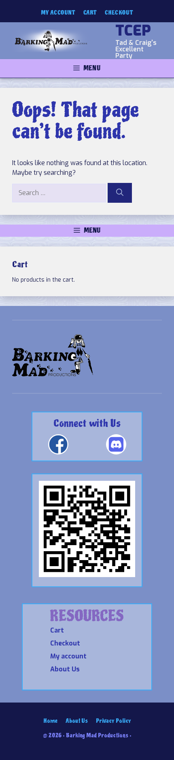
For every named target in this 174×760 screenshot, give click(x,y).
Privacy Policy (113, 721)
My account (58, 13)
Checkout (119, 13)
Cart (90, 13)
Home (50, 721)
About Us (65, 669)
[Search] (120, 193)
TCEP (133, 30)
